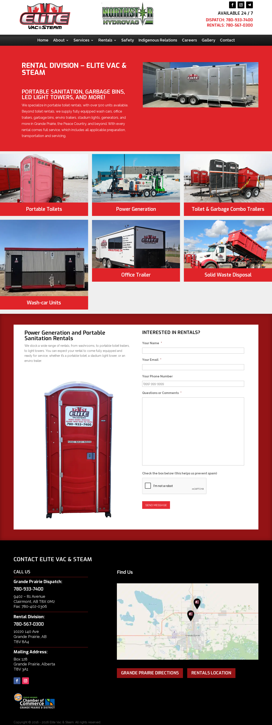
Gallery (208, 40)
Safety (127, 40)
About (59, 40)
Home (42, 40)
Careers (189, 40)
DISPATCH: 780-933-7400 (229, 20)
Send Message (156, 505)
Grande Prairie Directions (150, 673)
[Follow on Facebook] (232, 4)
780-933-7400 (28, 589)
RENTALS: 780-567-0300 (230, 25)
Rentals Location (211, 673)
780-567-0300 (29, 624)
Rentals (105, 40)
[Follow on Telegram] (249, 4)
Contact (227, 40)
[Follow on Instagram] (241, 4)
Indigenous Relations (158, 40)
